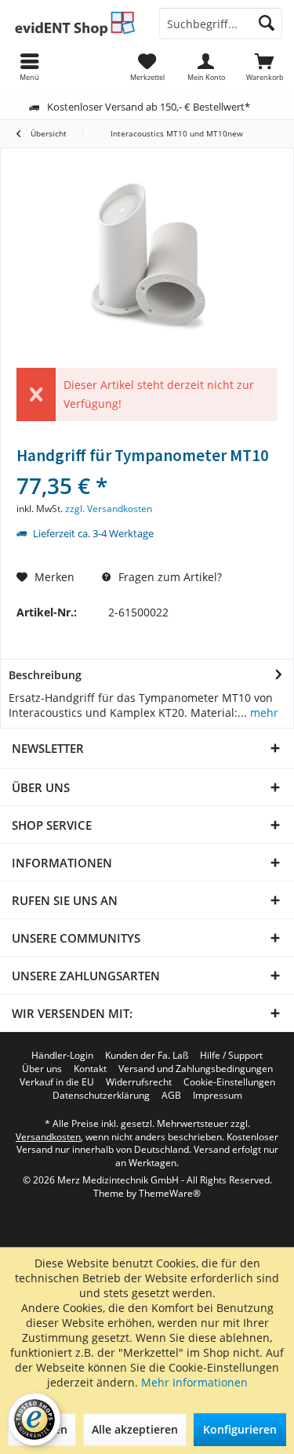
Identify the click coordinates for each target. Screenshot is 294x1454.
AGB (171, 1095)
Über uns (42, 1069)
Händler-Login (62, 1055)
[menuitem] (264, 66)
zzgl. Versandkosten (108, 508)
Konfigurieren (240, 1429)
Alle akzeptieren (135, 1429)
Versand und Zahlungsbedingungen (195, 1069)
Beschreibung (45, 674)
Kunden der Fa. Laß (146, 1055)
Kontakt (90, 1069)
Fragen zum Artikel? (168, 576)
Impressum (217, 1095)
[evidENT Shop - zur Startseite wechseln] (74, 23)
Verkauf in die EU (57, 1082)
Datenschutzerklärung (101, 1095)
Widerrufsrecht (139, 1082)
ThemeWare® (170, 1193)
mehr (262, 712)
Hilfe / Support (231, 1055)
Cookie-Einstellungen (229, 1082)
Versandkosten (48, 1136)
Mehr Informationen (194, 1382)
